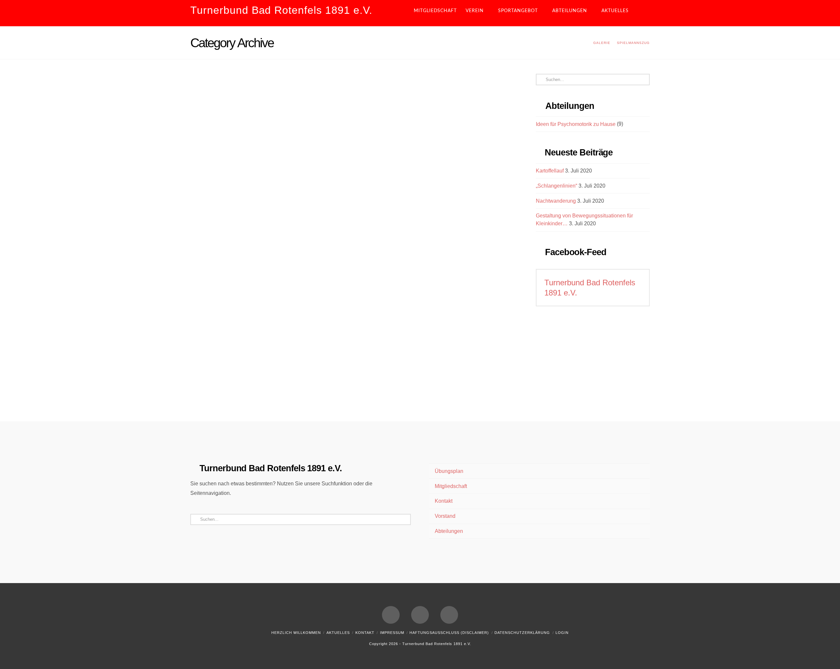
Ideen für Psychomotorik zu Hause (576, 124)
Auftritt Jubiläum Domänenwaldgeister (245, 262)
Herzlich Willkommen (296, 633)
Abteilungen (449, 531)
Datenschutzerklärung (522, 633)
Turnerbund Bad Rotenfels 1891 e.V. (281, 10)
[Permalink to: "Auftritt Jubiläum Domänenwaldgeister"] (266, 328)
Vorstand (445, 516)
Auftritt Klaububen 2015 (262, 90)
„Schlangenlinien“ (556, 186)
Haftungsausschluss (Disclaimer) (449, 633)
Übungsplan (449, 471)
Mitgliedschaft (451, 486)
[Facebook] (391, 615)
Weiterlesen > (224, 214)
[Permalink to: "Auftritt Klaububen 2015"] (266, 152)
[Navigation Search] (644, 13)
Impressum (392, 633)
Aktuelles (338, 633)
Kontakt (443, 501)
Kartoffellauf (550, 170)
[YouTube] (420, 615)
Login (562, 633)
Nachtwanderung (556, 201)
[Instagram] (449, 615)
